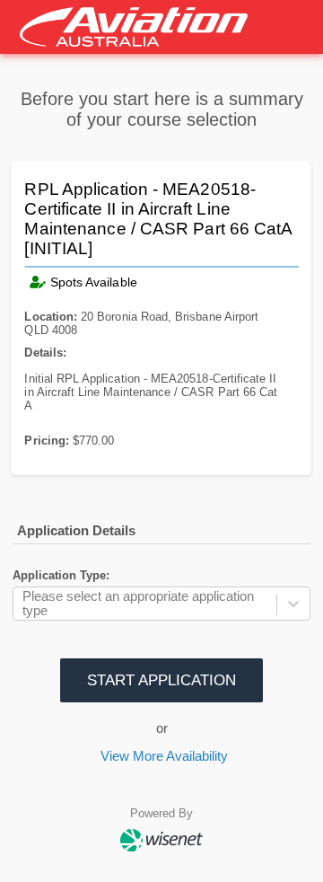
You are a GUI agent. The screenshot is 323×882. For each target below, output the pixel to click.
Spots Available (93, 282)
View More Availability (164, 756)
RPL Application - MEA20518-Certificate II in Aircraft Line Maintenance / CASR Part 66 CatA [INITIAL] (158, 219)
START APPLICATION (161, 680)
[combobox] (24, 603)
